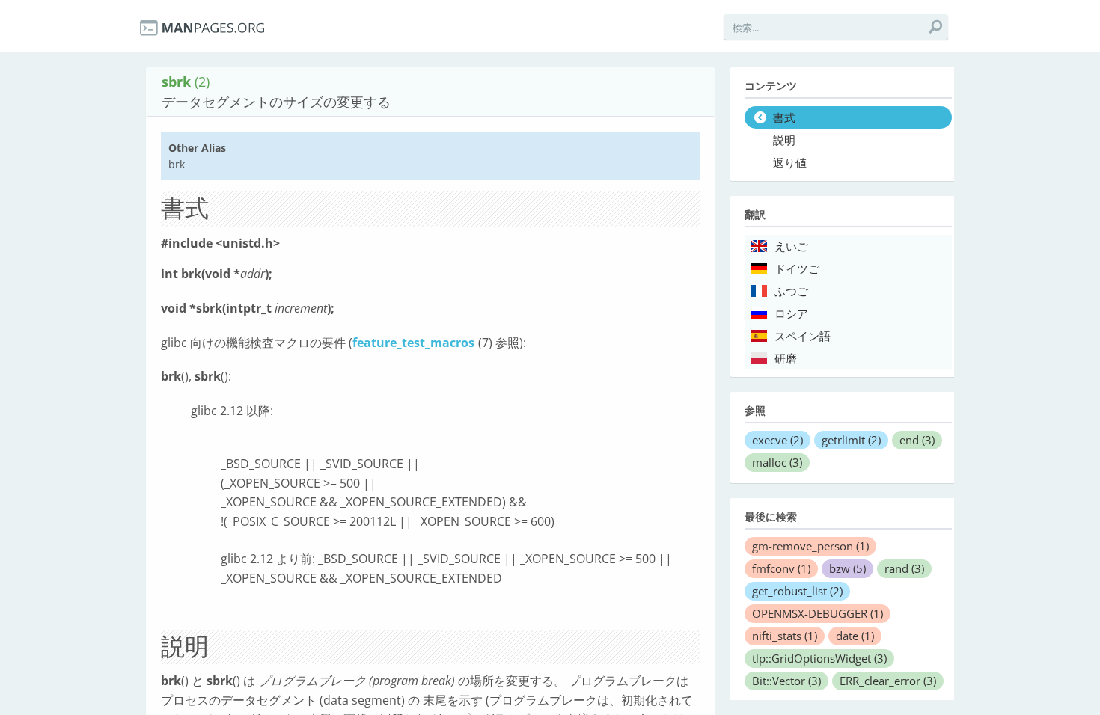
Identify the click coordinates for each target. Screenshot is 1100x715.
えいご (791, 247)
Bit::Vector (786, 680)
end (917, 439)
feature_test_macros (413, 342)
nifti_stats (784, 635)
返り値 (790, 163)
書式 (784, 118)
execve (777, 439)
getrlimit (851, 439)
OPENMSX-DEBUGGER (817, 613)
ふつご (791, 291)
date (855, 635)
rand (904, 568)
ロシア (791, 314)
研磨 (785, 359)
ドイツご (796, 269)
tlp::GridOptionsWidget (819, 658)
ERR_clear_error (888, 680)
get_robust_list (797, 590)
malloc (777, 462)
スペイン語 (802, 336)
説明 (784, 140)
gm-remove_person (810, 545)
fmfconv (781, 568)
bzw (847, 568)
